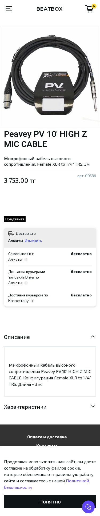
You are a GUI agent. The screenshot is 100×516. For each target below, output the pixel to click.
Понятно (50, 501)
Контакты (46, 445)
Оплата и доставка (47, 436)
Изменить (33, 240)
